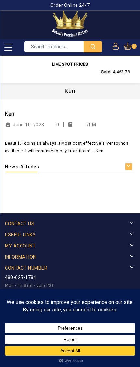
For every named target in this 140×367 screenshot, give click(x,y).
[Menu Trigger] (8, 47)
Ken (10, 113)
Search (93, 46)
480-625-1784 (20, 277)
